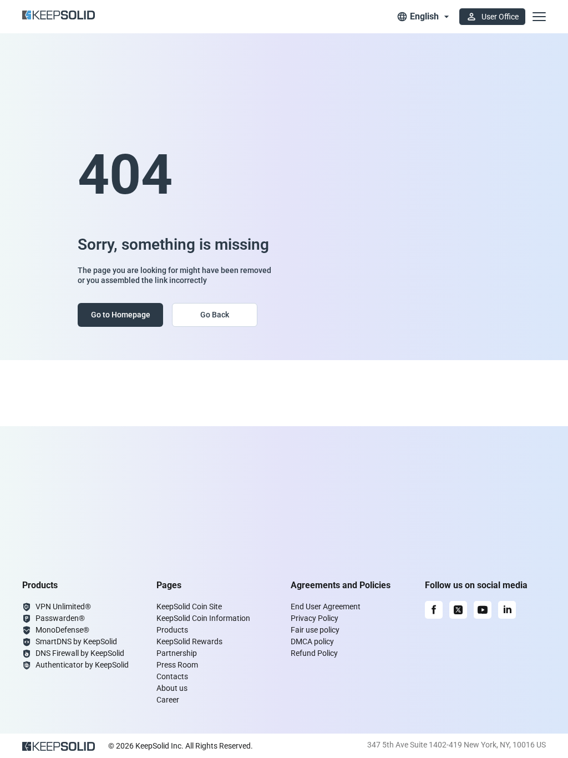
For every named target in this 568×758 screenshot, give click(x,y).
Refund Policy (314, 653)
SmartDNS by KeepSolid (76, 641)
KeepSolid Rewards (189, 641)
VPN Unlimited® (63, 606)
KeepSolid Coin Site (189, 606)
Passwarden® (60, 618)
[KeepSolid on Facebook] (434, 610)
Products (172, 629)
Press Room (177, 664)
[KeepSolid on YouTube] (482, 610)
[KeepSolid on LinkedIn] (507, 610)
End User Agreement (326, 606)
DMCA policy (312, 641)
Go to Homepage (120, 314)
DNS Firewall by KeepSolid (80, 653)
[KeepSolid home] (58, 16)
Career (167, 699)
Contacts (172, 676)
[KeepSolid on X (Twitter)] (458, 610)
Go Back (214, 314)
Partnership (176, 653)
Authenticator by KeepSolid (82, 664)
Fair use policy (315, 629)
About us (171, 688)
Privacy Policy (314, 618)
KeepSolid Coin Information (203, 618)
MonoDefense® (62, 629)
